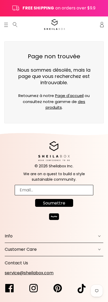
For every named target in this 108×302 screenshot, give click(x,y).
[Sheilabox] (54, 24)
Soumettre (54, 203)
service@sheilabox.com (29, 273)
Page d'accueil (69, 95)
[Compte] (102, 24)
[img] (15, 24)
